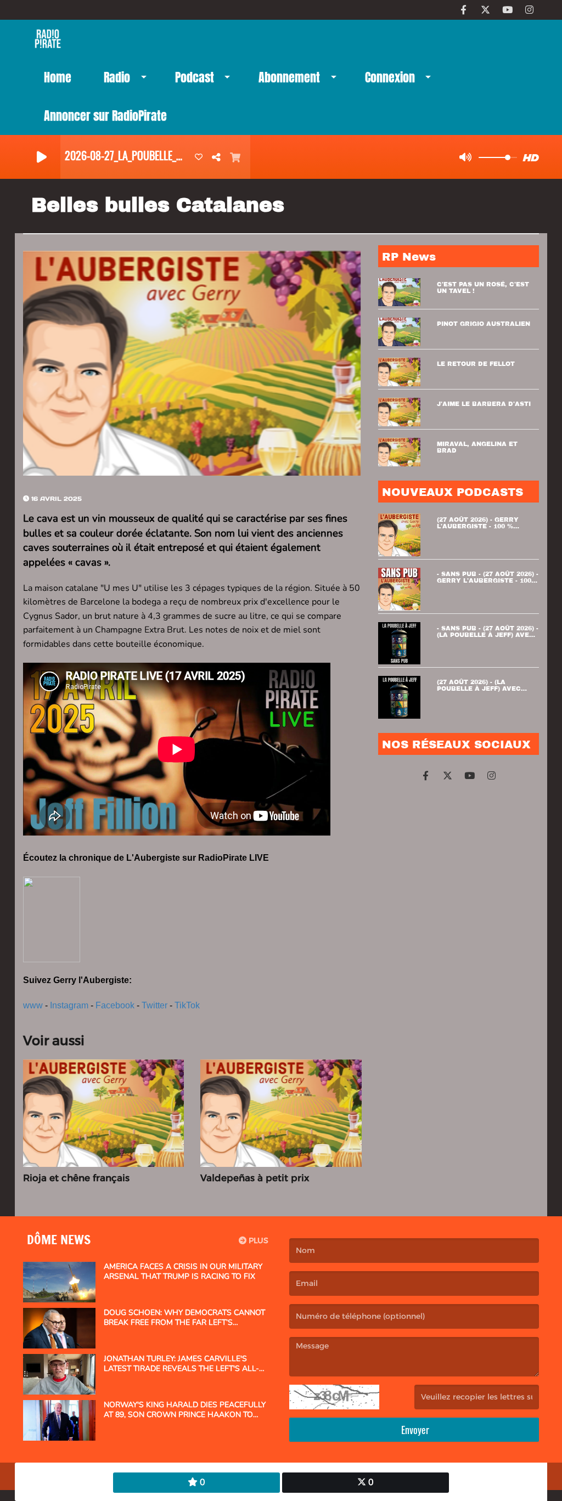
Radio (117, 77)
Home (57, 77)
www (33, 1005)
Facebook (114, 1005)
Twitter (154, 1005)
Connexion (390, 77)
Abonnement (289, 77)
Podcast (194, 77)
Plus (257, 1240)
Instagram (69, 1005)
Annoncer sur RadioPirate (105, 115)
